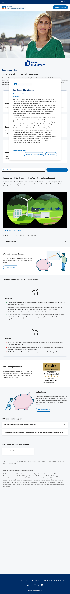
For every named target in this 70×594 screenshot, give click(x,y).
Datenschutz (16, 581)
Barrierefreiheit (51, 581)
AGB (45, 581)
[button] (35, 241)
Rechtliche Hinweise (37, 581)
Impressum (8, 581)
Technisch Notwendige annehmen (34, 154)
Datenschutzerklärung (19, 94)
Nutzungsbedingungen (25, 581)
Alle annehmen (51, 154)
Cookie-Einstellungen (19, 150)
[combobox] (23, 170)
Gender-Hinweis (60, 581)
